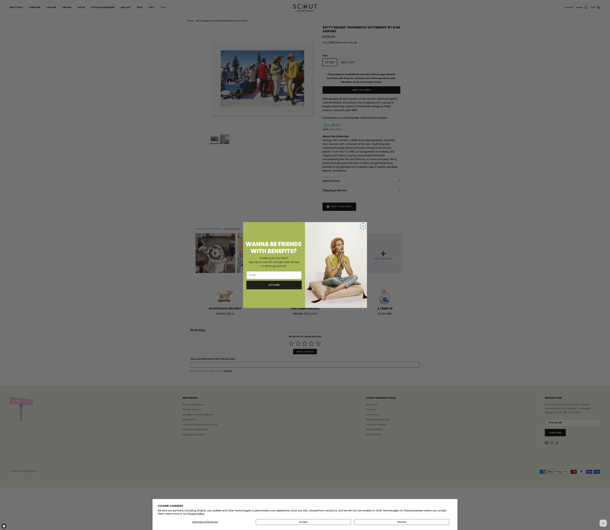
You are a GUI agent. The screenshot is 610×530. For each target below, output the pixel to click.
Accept (303, 522)
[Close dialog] (363, 226)
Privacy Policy (196, 513)
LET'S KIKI (274, 285)
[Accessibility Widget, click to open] (4, 526)
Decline (401, 522)
